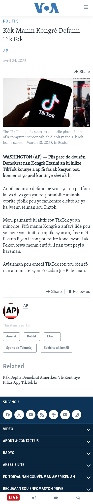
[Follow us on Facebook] (7, 414)
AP (5, 51)
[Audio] (34, 498)
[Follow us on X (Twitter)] (19, 414)
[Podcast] (53, 414)
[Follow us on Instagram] (76, 414)
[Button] (82, 72)
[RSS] (42, 414)
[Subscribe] (65, 414)
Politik (10, 21)
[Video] (56, 498)
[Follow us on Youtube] (30, 414)
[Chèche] (78, 498)
